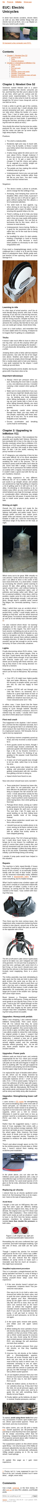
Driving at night (15, 65)
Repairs (13, 70)
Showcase (28, 2)
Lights (13, 66)
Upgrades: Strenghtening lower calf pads (23, 75)
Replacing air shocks (17, 77)
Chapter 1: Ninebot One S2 (17, 55)
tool (4, 1430)
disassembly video (21, 877)
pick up (9, 1490)
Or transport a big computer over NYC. (17, 43)
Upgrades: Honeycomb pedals (20, 71)
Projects (10, 2)
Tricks (13, 59)
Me (4, 2)
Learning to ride (16, 57)
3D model (20, 1102)
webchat (16, 1488)
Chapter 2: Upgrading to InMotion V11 (21, 63)
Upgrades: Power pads (18, 73)
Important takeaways (17, 61)
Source (5, 1500)
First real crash (15, 68)
